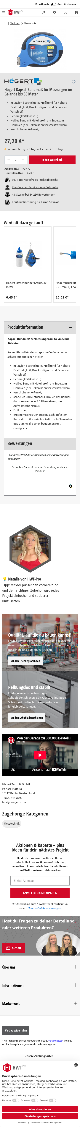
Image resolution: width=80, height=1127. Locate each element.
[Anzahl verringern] (8, 159)
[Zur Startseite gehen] (15, 12)
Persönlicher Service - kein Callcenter (35, 187)
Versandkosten (55, 1040)
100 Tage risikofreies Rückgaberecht (35, 180)
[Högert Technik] (23, 81)
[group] (28, 264)
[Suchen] (43, 12)
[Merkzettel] (54, 12)
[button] (40, 468)
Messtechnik (12, 824)
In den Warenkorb (52, 160)
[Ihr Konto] (65, 12)
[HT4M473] (40, 49)
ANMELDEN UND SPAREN (40, 893)
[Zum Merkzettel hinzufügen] (74, 82)
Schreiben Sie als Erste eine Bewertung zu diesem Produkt (40, 469)
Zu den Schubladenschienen (27, 718)
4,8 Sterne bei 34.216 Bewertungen (33, 195)
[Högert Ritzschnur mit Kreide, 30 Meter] (27, 255)
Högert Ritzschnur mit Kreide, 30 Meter (26, 285)
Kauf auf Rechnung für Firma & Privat (35, 202)
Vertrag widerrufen (16, 1030)
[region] (40, 49)
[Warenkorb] (76, 12)
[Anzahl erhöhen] (23, 159)
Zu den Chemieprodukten (25, 661)
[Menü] (3, 12)
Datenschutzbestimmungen (44, 908)
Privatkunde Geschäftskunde (55, 4)
